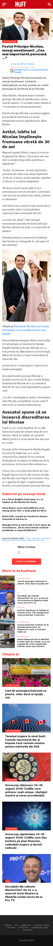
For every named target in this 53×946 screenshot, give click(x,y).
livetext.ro (23, 928)
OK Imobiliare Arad (39, 928)
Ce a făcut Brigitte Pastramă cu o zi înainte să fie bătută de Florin (22, 500)
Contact (8, 925)
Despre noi (26, 925)
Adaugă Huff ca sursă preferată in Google (31, 70)
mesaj (23, 540)
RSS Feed (11, 928)
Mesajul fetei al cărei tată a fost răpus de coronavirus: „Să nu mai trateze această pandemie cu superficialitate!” (26, 528)
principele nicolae (35, 540)
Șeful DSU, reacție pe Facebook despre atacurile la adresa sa (25, 517)
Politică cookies (41, 925)
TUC (16, 925)
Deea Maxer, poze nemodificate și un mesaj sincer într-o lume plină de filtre (24, 509)
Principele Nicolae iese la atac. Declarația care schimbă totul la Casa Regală (26, 330)
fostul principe (32, 538)
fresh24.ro (28, 930)
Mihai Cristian (27, 64)
